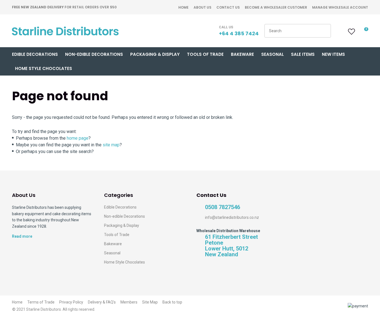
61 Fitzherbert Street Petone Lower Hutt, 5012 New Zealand (231, 245)
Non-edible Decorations (124, 216)
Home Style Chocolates (43, 68)
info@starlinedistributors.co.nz (232, 217)
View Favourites (351, 31)
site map (111, 144)
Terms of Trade (41, 302)
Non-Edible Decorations (94, 54)
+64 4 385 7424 (239, 33)
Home (183, 7)
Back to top (172, 302)
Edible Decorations (35, 54)
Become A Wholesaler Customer (276, 7)
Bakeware (242, 54)
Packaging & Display (155, 54)
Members (128, 302)
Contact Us (228, 7)
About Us (202, 7)
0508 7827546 (222, 207)
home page (77, 138)
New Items (333, 54)
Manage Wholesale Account (340, 7)
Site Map (150, 302)
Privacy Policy (71, 302)
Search (324, 31)
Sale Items (303, 54)
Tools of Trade (205, 54)
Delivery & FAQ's (102, 302)
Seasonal (272, 54)
